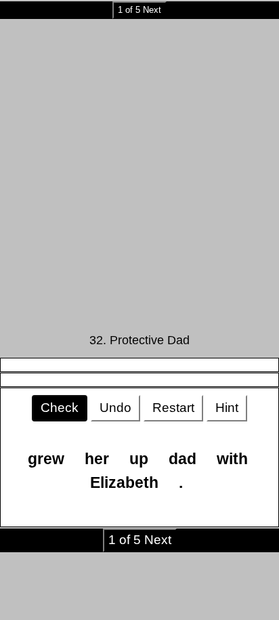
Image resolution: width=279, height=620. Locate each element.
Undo (115, 407)
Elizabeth (124, 482)
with (232, 459)
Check (59, 407)
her (97, 459)
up (138, 459)
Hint (227, 407)
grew (46, 459)
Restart (173, 407)
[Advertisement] (139, 172)
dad (182, 459)
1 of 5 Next (139, 10)
